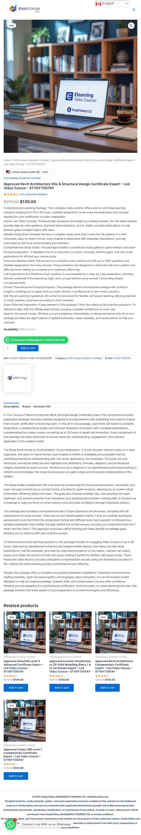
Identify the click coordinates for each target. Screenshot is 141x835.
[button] (131, 25)
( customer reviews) (33, 194)
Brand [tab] (26, 406)
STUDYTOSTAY (122, 358)
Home (7, 160)
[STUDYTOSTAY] (17, 378)
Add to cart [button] (16, 687)
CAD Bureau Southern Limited (30, 160)
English (107, 3)
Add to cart (28, 348)
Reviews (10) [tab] (42, 406)
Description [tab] (11, 406)
